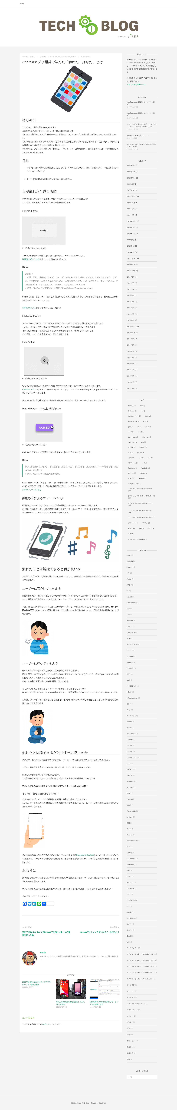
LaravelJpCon (132, 757)
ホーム (22, 4)
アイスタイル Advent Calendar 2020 (140, 504)
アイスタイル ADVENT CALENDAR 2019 (141, 497)
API (128, 573)
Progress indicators (85, 855)
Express (130, 656)
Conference (131, 603)
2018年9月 (130, 345)
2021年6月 (130, 209)
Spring (129, 853)
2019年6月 (130, 289)
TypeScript (145, 468)
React (129, 829)
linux (143, 442)
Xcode (129, 924)
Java (140, 432)
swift (144, 463)
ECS (128, 638)
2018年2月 (130, 388)
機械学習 (130, 1053)
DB (143, 411)
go (128, 680)
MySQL (131, 447)
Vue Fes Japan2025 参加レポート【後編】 (141, 103)
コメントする (86, 57)
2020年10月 (131, 234)
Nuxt (130, 452)
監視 (128, 1059)
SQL (150, 458)
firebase (130, 662)
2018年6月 (130, 364)
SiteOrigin (102, 1103)
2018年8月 (130, 351)
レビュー (130, 1016)
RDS (128, 823)
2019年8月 (130, 277)
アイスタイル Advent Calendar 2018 (62, 57)
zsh (128, 942)
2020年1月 (130, 252)
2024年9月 (131, 184)
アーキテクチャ (132, 948)
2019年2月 (130, 314)
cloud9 (129, 597)
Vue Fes (142, 478)
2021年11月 (131, 203)
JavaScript (133, 437)
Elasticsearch (133, 421)
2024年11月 (131, 178)
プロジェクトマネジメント (136, 1004)
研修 (130, 534)
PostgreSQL (131, 811)
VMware (132, 473)
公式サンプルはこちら (32, 489)
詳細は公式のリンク (31, 259)
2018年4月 (130, 376)
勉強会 (131, 528)
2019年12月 (131, 258)
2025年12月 (131, 165)
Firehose (130, 668)
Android (43, 57)
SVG (128, 871)
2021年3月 (130, 215)
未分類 (129, 1047)
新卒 (151, 528)
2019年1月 (130, 320)
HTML (148, 427)
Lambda (130, 740)
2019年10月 (131, 271)
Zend (129, 936)
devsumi (130, 621)
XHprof (129, 930)
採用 (141, 528)
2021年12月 (131, 196)
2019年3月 (130, 308)
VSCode (144, 473)
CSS (128, 609)
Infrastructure (132, 698)
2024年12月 (131, 172)
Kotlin (129, 728)
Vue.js (131, 478)
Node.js (143, 447)
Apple (129, 579)
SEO (141, 458)
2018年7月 (130, 357)
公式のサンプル (29, 307)
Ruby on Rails (132, 841)
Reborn (131, 458)
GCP (128, 674)
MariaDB (130, 769)
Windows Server (134, 483)
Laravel (129, 745)
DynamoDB (131, 632)
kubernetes (146, 437)
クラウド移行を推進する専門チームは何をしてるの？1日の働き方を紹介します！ (142, 125)
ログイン (45, 1024)
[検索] (154, 1076)
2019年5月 (130, 295)
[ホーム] (88, 38)
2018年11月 (131, 333)
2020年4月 (131, 246)
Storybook (130, 864)
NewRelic (130, 781)
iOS (131, 432)
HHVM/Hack (131, 686)
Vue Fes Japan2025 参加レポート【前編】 (141, 114)
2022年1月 (130, 190)
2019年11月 (131, 265)
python (140, 452)
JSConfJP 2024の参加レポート (138, 135)
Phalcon (130, 799)
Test (128, 894)
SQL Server (133, 463)
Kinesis (129, 722)
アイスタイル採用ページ (136, 84)
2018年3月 (130, 382)
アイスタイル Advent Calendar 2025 (141, 517)
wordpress (131, 918)
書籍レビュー (131, 1041)
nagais (43, 952)
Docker (148, 416)
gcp (130, 427)
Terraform (132, 468)
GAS (145, 421)
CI (127, 591)
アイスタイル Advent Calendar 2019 (140, 960)
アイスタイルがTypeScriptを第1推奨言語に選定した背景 (141, 145)
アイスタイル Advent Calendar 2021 (140, 511)
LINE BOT (132, 442)
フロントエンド (132, 1010)
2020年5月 (131, 240)
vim (128, 906)
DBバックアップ (134, 416)
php (128, 805)
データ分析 (131, 985)
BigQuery (132, 411)
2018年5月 (130, 370)
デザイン (146, 523)
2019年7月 (130, 283)
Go (139, 427)
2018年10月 (131, 339)
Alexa (129, 555)
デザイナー (133, 523)
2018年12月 (131, 326)
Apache (129, 567)
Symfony (130, 882)
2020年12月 (131, 221)
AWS (142, 406)
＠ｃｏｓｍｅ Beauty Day (137, 539)
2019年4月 (130, 302)
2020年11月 (131, 227)
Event (129, 650)
